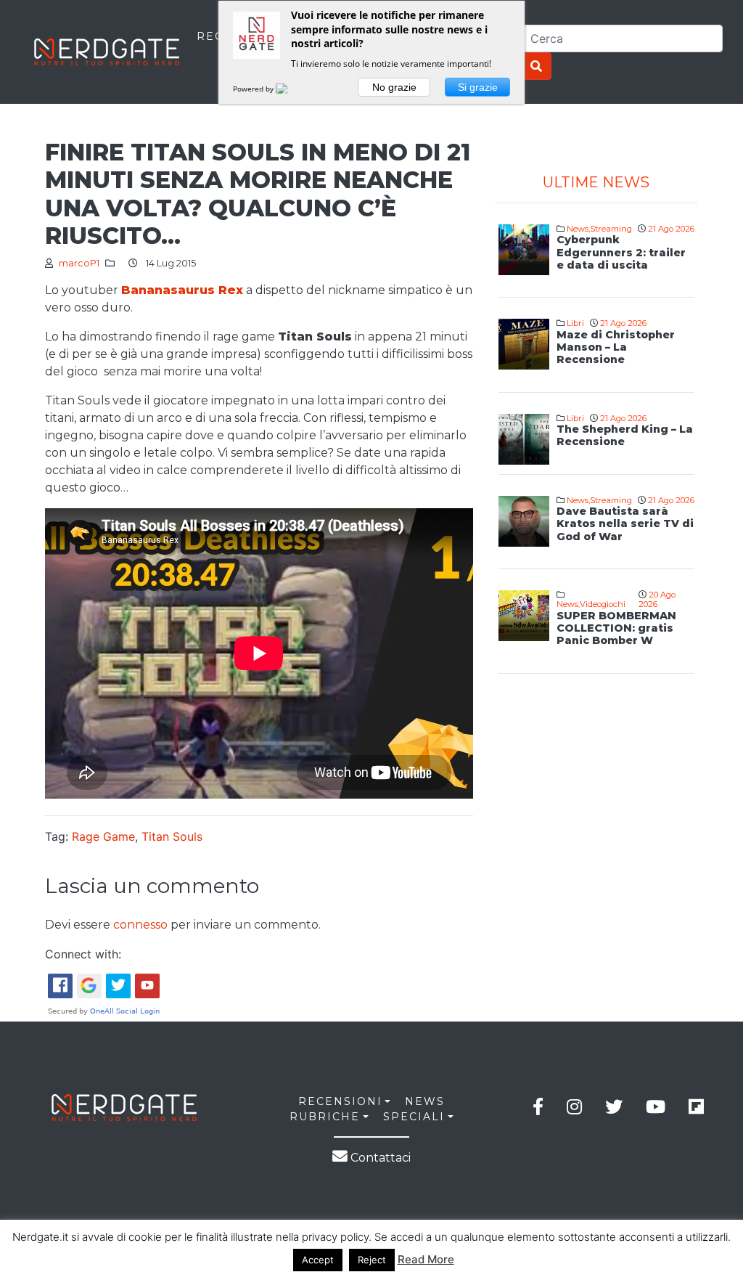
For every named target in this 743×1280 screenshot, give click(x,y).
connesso (140, 925)
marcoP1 (79, 263)
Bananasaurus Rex (182, 290)
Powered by (254, 88)
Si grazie (478, 87)
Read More (426, 1259)
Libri (575, 323)
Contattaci (379, 1158)
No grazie (394, 87)
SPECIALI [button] (414, 1116)
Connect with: (83, 954)
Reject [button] (372, 1259)
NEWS (425, 1101)
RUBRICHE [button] (325, 1116)
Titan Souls (171, 836)
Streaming (611, 229)
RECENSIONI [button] (340, 1101)
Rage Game (103, 836)
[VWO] (290, 88)
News (577, 229)
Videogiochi (602, 604)
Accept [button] (318, 1259)
